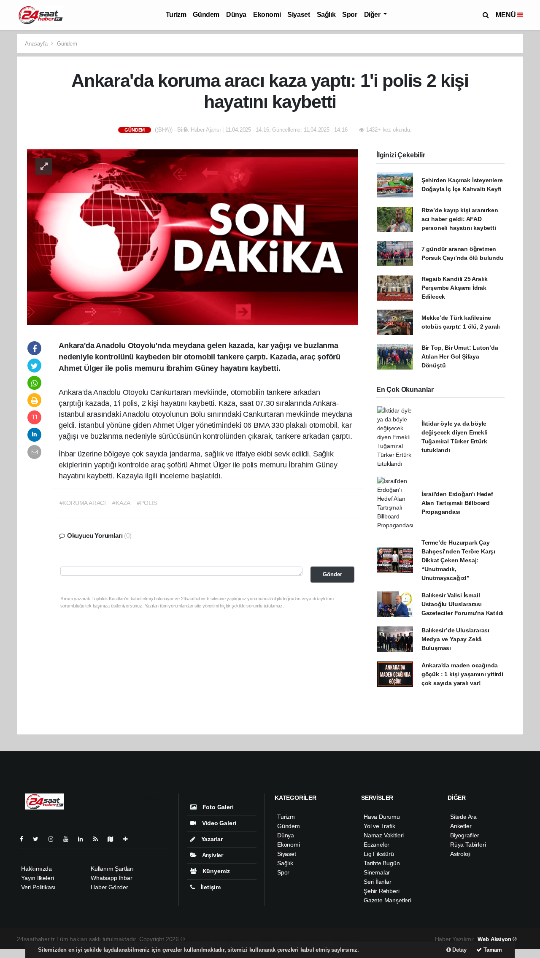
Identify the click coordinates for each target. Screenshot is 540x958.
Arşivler (212, 855)
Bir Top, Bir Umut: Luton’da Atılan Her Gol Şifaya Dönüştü (459, 356)
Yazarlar (211, 839)
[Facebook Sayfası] (25, 839)
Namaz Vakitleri (384, 835)
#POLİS (147, 502)
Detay (459, 950)
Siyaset (298, 14)
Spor (349, 14)
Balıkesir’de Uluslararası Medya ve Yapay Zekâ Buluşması (455, 639)
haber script (344, 939)
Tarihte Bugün (382, 863)
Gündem (206, 14)
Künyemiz (215, 871)
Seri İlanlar (378, 881)
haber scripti (275, 939)
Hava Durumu (382, 816)
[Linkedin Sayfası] (84, 839)
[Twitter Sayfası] (39, 839)
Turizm (176, 14)
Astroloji (460, 853)
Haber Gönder (109, 887)
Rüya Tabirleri (468, 844)
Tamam (492, 950)
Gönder (332, 574)
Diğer (373, 14)
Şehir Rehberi (382, 891)
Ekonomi (267, 14)
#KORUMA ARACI (82, 502)
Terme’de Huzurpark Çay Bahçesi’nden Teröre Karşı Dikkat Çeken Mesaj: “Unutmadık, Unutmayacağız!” (458, 560)
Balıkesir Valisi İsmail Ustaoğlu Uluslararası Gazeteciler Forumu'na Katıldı (462, 604)
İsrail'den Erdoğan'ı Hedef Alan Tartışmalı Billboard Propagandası (457, 503)
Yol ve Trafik (379, 826)
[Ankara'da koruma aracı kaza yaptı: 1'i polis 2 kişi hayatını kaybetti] (192, 236)
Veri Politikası (38, 887)
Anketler (460, 826)
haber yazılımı (204, 939)
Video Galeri (218, 823)
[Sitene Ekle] (129, 839)
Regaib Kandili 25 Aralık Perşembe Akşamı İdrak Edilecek (454, 287)
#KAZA (121, 502)
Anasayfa (37, 43)
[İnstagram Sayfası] (54, 839)
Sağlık (326, 14)
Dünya (236, 14)
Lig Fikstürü (379, 853)
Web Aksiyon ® (497, 939)
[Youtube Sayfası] (69, 839)
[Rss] (99, 839)
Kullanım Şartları (112, 868)
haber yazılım (310, 939)
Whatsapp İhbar (111, 877)
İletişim (210, 887)
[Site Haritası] (114, 839)
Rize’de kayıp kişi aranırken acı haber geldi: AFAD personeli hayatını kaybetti (459, 219)
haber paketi (241, 939)
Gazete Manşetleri (387, 900)
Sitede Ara (463, 816)
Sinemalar (377, 872)
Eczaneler (376, 844)
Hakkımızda (36, 868)
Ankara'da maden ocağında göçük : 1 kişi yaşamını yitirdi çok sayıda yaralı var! (462, 674)
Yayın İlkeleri (37, 877)
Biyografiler (464, 835)
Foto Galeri (217, 807)
